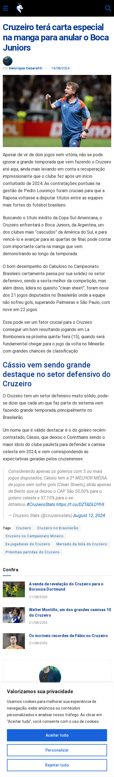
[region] (57, 729)
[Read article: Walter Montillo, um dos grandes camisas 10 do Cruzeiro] (14, 615)
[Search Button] (108, 8)
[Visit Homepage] (57, 8)
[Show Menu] (5, 8)
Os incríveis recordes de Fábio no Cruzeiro (68, 635)
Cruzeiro (23, 528)
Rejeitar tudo (57, 765)
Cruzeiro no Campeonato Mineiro (34, 536)
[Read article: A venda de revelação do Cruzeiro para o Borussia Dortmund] (14, 589)
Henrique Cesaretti (25, 68)
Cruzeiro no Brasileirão (57, 528)
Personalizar (57, 750)
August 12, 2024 (89, 515)
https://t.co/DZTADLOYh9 (80, 504)
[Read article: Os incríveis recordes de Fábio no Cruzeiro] (14, 641)
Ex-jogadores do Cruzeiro (28, 544)
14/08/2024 (60, 68)
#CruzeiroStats (41, 504)
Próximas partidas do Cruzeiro (32, 552)
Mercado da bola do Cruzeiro (81, 544)
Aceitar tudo (57, 735)
